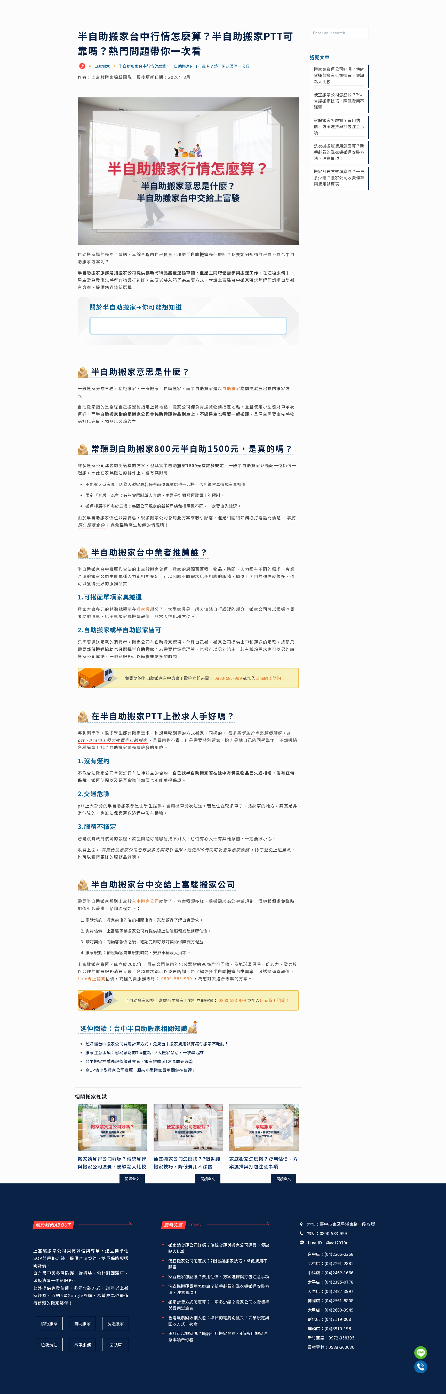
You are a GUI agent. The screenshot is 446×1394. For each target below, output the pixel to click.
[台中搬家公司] (83, 66)
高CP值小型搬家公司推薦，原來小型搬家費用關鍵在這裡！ (140, 1070)
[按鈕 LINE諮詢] (420, 1352)
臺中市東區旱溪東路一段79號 (347, 1224)
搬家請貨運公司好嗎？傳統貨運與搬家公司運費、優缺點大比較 (339, 75)
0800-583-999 (228, 678)
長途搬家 (115, 1323)
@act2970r (337, 1242)
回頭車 (115, 1345)
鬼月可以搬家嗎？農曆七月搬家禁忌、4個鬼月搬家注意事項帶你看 (218, 1336)
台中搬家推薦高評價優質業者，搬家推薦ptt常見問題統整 (139, 1061)
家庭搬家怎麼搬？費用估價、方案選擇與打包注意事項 (339, 126)
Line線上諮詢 (268, 678)
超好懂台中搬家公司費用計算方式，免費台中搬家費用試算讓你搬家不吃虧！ (157, 1044)
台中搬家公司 (145, 901)
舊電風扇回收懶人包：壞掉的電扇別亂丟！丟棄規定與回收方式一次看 (218, 1320)
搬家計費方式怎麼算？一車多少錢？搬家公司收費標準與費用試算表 (339, 177)
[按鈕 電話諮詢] (420, 1366)
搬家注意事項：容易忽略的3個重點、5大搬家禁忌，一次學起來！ (146, 1052)
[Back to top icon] (421, 1383)
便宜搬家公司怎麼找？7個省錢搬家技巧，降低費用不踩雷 (339, 100)
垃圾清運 (49, 1345)
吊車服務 (82, 1345)
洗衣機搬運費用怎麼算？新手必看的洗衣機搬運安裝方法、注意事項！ (339, 152)
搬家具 (143, 609)
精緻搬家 (49, 1323)
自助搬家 (231, 388)
